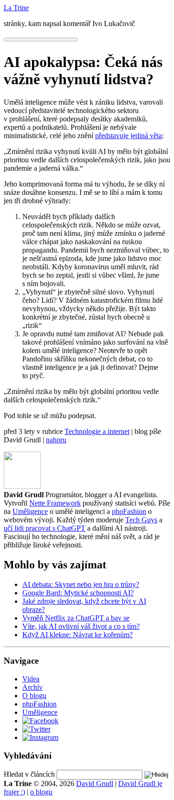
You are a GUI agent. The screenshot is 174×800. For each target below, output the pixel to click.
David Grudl (94, 783)
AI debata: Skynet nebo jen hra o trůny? (80, 584)
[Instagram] (40, 737)
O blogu (34, 696)
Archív (32, 687)
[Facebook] (40, 721)
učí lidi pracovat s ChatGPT (44, 528)
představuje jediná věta (128, 136)
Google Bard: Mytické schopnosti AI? (78, 593)
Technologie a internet (96, 431)
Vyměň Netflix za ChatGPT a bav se (75, 618)
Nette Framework (55, 503)
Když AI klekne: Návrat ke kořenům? (77, 635)
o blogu (41, 792)
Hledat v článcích (29, 774)
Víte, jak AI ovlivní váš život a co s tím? (81, 626)
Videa (30, 679)
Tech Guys (141, 520)
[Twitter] (36, 729)
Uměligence (30, 511)
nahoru (56, 440)
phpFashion (129, 511)
